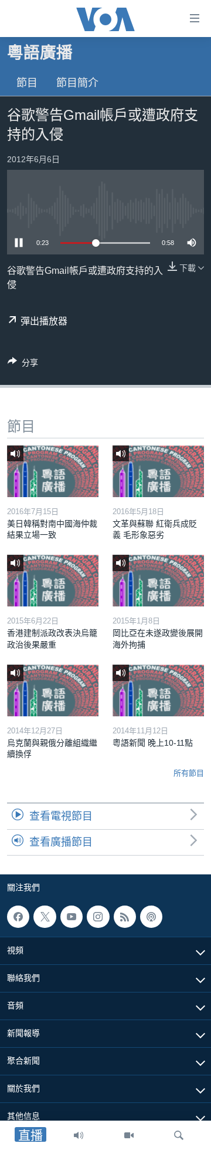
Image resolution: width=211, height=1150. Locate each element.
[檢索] (178, 1135)
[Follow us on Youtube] (71, 917)
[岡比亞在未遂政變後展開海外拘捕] (158, 580)
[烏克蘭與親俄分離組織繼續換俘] (52, 690)
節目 (27, 83)
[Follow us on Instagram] (98, 917)
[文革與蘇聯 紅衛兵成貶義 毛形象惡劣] (158, 471)
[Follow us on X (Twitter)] (44, 917)
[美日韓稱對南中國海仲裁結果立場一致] (52, 471)
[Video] (129, 1135)
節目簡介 (77, 83)
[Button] (23, 364)
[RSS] (125, 917)
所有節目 (188, 773)
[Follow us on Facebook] (18, 917)
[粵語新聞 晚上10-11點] (158, 690)
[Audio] (78, 1135)
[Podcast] (151, 917)
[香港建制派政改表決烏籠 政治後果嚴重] (52, 580)
